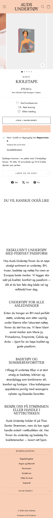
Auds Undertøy (26, 6)
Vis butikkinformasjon (14, 149)
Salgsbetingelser (26, 458)
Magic (26, 77)
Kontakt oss (26, 473)
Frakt (24, 92)
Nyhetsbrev (26, 491)
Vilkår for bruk (26, 478)
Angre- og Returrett (26, 463)
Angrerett (26, 482)
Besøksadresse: (25, 451)
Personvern (26, 468)
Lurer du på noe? (26, 173)
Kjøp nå (26, 129)
